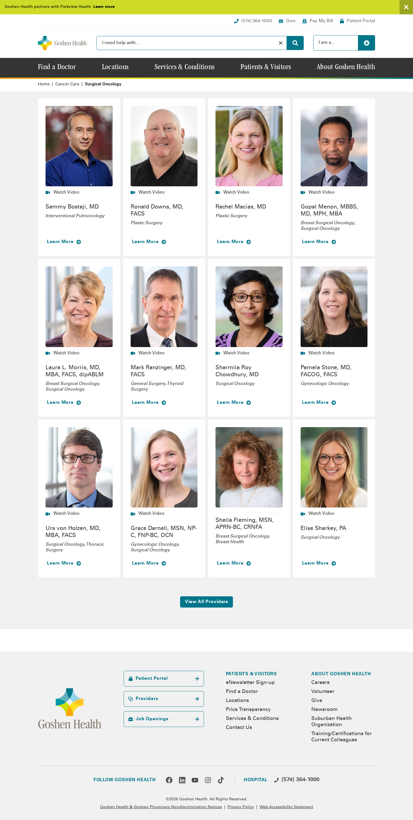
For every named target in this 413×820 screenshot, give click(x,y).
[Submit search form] (295, 43)
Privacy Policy (241, 807)
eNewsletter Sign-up (250, 682)
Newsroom (324, 709)
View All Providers (206, 602)
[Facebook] (169, 780)
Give (316, 700)
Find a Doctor (242, 691)
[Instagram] (208, 780)
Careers (320, 682)
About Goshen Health (341, 674)
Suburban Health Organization (331, 722)
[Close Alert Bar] (406, 7)
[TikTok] (220, 780)
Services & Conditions (252, 718)
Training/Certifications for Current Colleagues (341, 737)
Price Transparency (248, 709)
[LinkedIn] (182, 780)
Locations (237, 700)
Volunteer (322, 691)
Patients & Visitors (251, 674)
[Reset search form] (280, 43)
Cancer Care (67, 84)
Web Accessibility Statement (286, 807)
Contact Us (239, 727)
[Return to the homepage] (62, 43)
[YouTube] (195, 780)
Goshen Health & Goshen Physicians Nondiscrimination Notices (161, 807)
